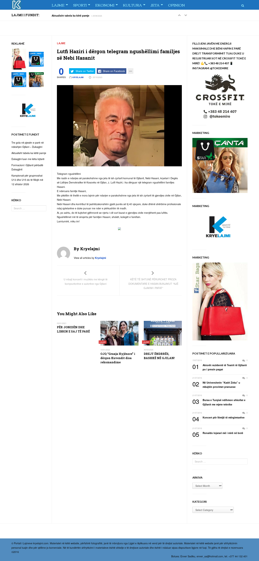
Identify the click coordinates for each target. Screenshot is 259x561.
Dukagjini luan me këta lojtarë (27, 159)
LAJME (58, 5)
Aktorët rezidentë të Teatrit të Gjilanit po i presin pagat (219, 367)
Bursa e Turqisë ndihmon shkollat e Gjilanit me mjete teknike (218, 402)
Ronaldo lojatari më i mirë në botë (217, 433)
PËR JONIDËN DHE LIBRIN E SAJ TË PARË (73, 329)
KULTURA (132, 5)
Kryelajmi (78, 77)
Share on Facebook (114, 71)
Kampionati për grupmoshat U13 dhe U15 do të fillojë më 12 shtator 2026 (27, 180)
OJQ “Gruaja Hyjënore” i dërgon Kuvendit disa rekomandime (117, 358)
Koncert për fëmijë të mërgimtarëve (218, 417)
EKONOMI (104, 5)
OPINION (176, 5)
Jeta (154, 5)
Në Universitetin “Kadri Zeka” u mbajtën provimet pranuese (216, 384)
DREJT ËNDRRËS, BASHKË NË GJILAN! (159, 356)
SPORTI (80, 5)
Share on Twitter (85, 71)
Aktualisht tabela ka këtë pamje (70, 15)
